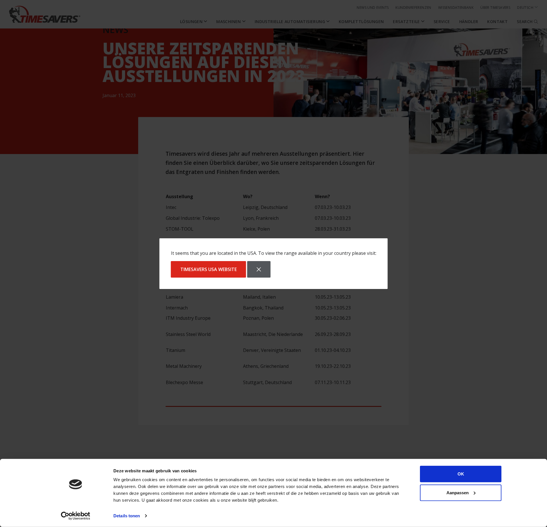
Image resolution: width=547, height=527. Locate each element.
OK (461, 473)
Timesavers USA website (208, 269)
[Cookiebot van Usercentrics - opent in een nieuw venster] (76, 516)
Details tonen (126, 515)
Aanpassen (457, 492)
